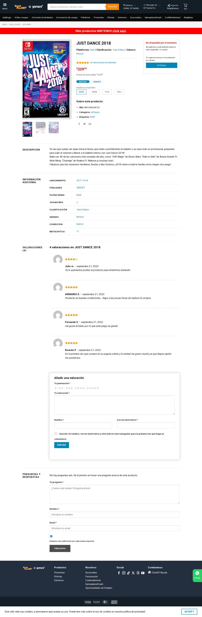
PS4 (107, 92)
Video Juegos (21, 17)
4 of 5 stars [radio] (79, 388)
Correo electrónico (127, 420)
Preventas (99, 17)
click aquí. (120, 31)
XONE (94, 92)
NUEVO (80, 224)
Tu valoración (62, 393)
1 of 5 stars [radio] (55, 388)
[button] (27, 116)
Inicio (4, 24)
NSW (92, 50)
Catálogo (6, 17)
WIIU (119, 92)
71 (78, 231)
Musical (79, 53)
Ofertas (110, 17)
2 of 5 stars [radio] (61, 388)
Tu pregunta (56, 482)
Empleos (188, 17)
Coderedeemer (93, 580)
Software (27, 24)
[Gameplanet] (28, 7)
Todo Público (119, 50)
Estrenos (122, 17)
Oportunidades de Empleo (98, 587)
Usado (97, 81)
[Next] (67, 79)
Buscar (112, 6)
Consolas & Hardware (42, 17)
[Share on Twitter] (84, 124)
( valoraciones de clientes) (103, 62)
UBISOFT (81, 187)
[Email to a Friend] (89, 124)
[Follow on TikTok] (128, 573)
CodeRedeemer (173, 17)
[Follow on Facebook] (119, 573)
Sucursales (135, 17)
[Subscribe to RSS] (138, 573)
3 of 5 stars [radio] (68, 388)
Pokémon (85, 17)
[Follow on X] (133, 573)
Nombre (59, 420)
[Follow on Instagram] (123, 573)
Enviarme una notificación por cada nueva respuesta (72, 541)
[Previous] (27, 79)
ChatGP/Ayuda (159, 572)
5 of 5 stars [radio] (92, 388)
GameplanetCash (153, 17)
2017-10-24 (82, 180)
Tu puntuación (62, 383)
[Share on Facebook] (79, 124)
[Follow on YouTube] (142, 573)
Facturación (91, 576)
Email (53, 522)
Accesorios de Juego (66, 17)
